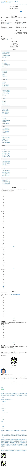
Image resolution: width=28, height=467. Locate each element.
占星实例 (19, 395)
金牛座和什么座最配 (23, 439)
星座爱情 (3, 178)
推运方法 (11, 399)
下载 (2, 423)
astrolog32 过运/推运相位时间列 (5, 113)
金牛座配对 (14, 434)
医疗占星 (12, 394)
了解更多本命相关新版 (10, 191)
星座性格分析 (25, 443)
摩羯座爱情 (25, 449)
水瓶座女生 (21, 445)
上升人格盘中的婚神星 (4, 63)
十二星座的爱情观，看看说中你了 (6, 179)
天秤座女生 (17, 441)
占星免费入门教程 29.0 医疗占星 (5, 130)
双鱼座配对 (9, 434)
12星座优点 (4, 444)
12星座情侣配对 (11, 435)
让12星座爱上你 (21, 450)
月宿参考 (3, 94)
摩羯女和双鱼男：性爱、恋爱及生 (6, 153)
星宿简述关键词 (4, 95)
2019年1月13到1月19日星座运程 (6, 138)
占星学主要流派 (4, 394)
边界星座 (4, 430)
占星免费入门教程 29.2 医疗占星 (5, 129)
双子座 (23, 444)
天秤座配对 (14, 435)
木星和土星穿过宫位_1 (4, 76)
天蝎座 (1, 445)
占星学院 (2, 387)
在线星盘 (7, 9)
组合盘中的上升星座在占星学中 (5, 85)
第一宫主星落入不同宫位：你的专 (6, 64)
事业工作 (14, 395)
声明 (22, 4)
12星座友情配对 (3, 435)
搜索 (20, 11)
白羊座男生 (3, 439)
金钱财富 (22, 395)
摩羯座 (8, 442)
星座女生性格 (7, 443)
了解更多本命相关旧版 (3, 191)
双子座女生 (25, 444)
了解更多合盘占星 (13, 294)
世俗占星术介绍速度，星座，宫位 (6, 105)
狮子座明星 (15, 440)
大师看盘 (17, 9)
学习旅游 (17, 395)
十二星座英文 (6, 430)
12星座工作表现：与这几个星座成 (6, 163)
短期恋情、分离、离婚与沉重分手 (6, 92)
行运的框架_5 (3, 74)
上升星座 (19, 430)
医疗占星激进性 (4, 62)
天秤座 (13, 441)
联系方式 (26, 4)
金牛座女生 (18, 439)
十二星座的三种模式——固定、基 (6, 160)
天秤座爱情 (18, 449)
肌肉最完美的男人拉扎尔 (5, 140)
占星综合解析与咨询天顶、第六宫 (6, 55)
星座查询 (3, 145)
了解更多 (23, 23)
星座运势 (3, 168)
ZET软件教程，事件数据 (5, 109)
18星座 (11, 430)
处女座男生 (26, 440)
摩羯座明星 (14, 442)
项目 (14, 4)
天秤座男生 (15, 441)
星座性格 (3, 443)
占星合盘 (7, 393)
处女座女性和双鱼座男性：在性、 (6, 152)
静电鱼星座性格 (13, 443)
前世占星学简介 (4, 100)
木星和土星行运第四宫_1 (5, 73)
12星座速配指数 (19, 435)
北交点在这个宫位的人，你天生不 (6, 53)
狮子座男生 (10, 440)
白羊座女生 (6, 439)
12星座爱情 (2, 449)
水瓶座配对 (7, 434)
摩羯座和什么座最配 (17, 442)
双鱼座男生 (4, 446)
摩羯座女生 (12, 442)
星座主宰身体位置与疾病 (15, 394)
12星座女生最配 (22, 435)
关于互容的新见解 (4, 121)
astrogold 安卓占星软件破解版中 (5, 110)
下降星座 (18, 430)
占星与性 (26, 395)
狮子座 (8, 440)
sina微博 (12, 378)
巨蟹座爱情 (11, 449)
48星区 (14, 430)
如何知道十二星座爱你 (4, 180)
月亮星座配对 (11, 434)
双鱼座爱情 (3, 450)
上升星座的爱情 (6, 450)
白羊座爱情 (4, 449)
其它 (20, 395)
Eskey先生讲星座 (17, 443)
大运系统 (9, 399)
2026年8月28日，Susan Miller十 (5, 56)
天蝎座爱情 (20, 449)
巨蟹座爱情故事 (6, 440)
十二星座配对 (4, 434)
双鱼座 (25, 445)
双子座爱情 (9, 449)
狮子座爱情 (13, 449)
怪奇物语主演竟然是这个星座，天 (6, 137)
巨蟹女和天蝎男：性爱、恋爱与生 (6, 151)
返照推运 (8, 399)
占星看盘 (13, 12)
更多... (5, 60)
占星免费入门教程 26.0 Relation (5, 132)
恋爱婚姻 (12, 395)
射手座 (7, 445)
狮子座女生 (12, 440)
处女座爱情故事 (11, 441)
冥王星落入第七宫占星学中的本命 (6, 165)
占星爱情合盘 (4, 79)
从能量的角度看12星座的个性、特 (6, 161)
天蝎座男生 (6, 445)
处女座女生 (2, 441)
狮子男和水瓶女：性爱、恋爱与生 (6, 155)
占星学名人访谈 (7, 394)
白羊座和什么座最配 (11, 439)
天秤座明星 (20, 441)
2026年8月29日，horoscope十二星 (6, 54)
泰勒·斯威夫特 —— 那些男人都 (5, 139)
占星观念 (10, 394)
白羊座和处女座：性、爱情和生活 (6, 181)
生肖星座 (20, 443)
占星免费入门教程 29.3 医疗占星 (5, 128)
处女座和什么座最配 (7, 441)
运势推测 (3, 69)
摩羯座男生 (10, 442)
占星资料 (20, 4)
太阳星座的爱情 (9, 450)
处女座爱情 (16, 449)
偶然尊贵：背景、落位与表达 (5, 119)
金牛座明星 (20, 439)
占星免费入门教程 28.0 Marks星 (5, 131)
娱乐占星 (3, 135)
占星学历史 (2, 394)
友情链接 (3, 385)
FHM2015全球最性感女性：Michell (6, 141)
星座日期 (26, 430)
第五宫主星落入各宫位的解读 (5, 93)
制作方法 (24, 393)
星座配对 (3, 149)
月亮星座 (3, 66)
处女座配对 (6, 435)
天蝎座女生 (3, 445)
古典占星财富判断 (4, 118)
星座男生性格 (5, 443)
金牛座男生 (16, 439)
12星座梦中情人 (16, 450)
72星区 (12, 430)
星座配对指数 (8, 435)
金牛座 (14, 439)
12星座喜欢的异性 (24, 450)
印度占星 (9, 393)
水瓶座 (23, 442)
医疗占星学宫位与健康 (20, 394)
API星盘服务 (20, 9)
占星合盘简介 (3, 83)
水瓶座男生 (25, 442)
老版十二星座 (9, 444)
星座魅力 (19, 450)
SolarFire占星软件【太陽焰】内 (5, 111)
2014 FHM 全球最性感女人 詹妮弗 (6, 142)
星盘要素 (26, 393)
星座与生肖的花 (4, 164)
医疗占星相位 (5, 395)
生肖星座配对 (17, 434)
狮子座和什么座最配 (18, 440)
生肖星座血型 (22, 443)
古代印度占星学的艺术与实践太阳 (6, 90)
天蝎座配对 (17, 435)
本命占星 (3, 60)
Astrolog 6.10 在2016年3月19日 (5, 112)
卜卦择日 (2, 408)
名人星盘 (2, 421)
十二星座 (3, 159)
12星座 (3, 437)
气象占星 (5, 408)
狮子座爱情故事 (21, 440)
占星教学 (14, 9)
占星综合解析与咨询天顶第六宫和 (6, 52)
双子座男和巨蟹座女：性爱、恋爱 (6, 182)
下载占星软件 (10, 9)
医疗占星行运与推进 (4, 71)
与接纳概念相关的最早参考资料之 (6, 120)
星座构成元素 (9, 430)
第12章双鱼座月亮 (4, 67)
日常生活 (15, 395)
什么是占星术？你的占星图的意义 (6, 65)
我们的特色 (17, 4)
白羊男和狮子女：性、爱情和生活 (6, 154)
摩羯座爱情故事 (21, 442)
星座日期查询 (22, 430)
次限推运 (3, 399)
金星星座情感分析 (12, 450)
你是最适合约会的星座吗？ (5, 184)
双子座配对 (19, 434)
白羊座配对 (2, 434)
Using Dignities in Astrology (5, 122)
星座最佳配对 (22, 434)
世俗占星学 (3, 104)
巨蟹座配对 (24, 434)
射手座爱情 (23, 449)
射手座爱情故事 (5, 442)
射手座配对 (25, 435)
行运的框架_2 (3, 75)
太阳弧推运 (6, 399)
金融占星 (3, 408)
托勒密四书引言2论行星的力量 (5, 123)
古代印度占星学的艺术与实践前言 (6, 91)
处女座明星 (4, 441)
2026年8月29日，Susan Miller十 (5, 171)
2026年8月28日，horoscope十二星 (6, 57)
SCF (17, 12)
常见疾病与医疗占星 (9, 395)
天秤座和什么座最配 (23, 441)
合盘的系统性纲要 (4, 81)
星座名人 (24, 430)
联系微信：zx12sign (17, 353)
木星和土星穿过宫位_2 (4, 72)
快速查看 (10, 12)
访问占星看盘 (7, 23)
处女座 (23, 440)
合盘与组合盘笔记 (4, 82)
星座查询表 (2, 430)
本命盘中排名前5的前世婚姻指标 (5, 84)
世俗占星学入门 (4, 103)
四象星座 (16, 430)
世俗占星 (3, 98)
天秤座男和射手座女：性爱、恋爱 (6, 156)
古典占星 (3, 116)
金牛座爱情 (7, 449)
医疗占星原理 (2, 395)
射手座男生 (12, 445)
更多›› (14, 246)
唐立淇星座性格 (10, 443)
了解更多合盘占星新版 (17, 294)
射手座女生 (9, 445)
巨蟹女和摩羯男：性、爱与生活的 (6, 183)
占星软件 (13, 393)
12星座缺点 (7, 444)
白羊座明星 (8, 439)
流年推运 (2, 399)
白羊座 (1, 439)
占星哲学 (24, 395)
